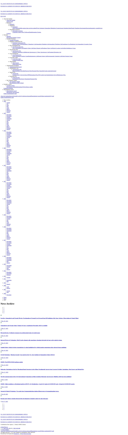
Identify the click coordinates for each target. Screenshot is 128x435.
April (8, 108)
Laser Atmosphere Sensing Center (20, 56)
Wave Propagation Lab (17, 48)
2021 (5, 181)
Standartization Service (51, 75)
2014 (5, 270)
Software (27, 32)
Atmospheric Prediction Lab (55, 44)
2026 (5, 101)
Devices (100, 28)
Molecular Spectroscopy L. (31, 52)
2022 (5, 165)
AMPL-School (20, 83)
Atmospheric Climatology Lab (29, 44)
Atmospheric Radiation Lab (42, 44)
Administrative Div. (17, 69)
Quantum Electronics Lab (55, 52)
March (8, 109)
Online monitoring (8, 93)
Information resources (17, 31)
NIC (39, 75)
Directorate (9, 37)
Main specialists (21, 71)
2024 (5, 130)
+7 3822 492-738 (6, 428)
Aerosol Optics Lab (17, 44)
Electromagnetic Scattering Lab (54, 56)
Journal (11, 88)
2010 (5, 282)
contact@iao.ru (4, 427)
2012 (5, 276)
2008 (5, 285)
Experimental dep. (16, 79)
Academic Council (16, 37)
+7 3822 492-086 (16, 428)
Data (30, 32)
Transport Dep (33, 79)
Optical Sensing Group (67, 56)
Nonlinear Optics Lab (47, 48)
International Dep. (34, 75)
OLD (4, 16)
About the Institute (11, 20)
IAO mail (14, 93)
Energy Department (25, 79)
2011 (5, 278)
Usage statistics (5, 429)
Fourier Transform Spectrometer (78, 28)
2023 (5, 148)
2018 (5, 226)
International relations (12, 87)
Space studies (29, 87)
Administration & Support (15, 67)
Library (26, 75)
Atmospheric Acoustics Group (85, 44)
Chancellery (42, 71)
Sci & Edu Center (16, 59)
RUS (2, 16)
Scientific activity (11, 85)
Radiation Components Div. (18, 43)
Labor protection (48, 71)
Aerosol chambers (64, 28)
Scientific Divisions (14, 40)
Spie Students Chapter (14, 81)
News (10, 83)
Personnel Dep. (35, 71)
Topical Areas (10, 21)
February (9, 110)
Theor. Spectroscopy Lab (43, 52)
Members (14, 83)
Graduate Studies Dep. (17, 60)
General (54, 71)
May (8, 106)
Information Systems (36, 32)
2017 (5, 240)
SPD (29, 75)
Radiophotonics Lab (33, 56)
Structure (9, 36)
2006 (5, 293)
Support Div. (15, 73)
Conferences (6, 88)
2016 (5, 256)
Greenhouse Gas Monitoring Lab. (70, 44)
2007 (5, 289)
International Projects (21, 87)
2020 (5, 198)
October (8, 117)
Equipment (15, 27)
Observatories (15, 63)
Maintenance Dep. (61, 75)
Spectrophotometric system (92, 28)
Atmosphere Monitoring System (52, 28)
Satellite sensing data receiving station (27, 28)
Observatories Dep (16, 64)
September (9, 118)
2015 (5, 264)
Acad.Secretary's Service (18, 75)
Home (5, 297)
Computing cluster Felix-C (18, 32)
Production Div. (16, 77)
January (8, 112)
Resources (11, 24)
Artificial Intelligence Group (69, 48)
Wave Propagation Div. (17, 47)
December (9, 114)
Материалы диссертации (13, 92)
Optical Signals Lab (37, 48)
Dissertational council (12, 91)
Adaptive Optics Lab (28, 48)
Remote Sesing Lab (42, 56)
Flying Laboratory (40, 28)
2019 (5, 214)
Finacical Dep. (28, 71)
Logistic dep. (43, 75)
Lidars (69, 28)
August (8, 102)
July (7, 104)
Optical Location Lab (57, 48)
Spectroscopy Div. (16, 51)
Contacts (9, 33)
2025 (5, 113)
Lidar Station (15, 28)
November (9, 116)
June (8, 105)
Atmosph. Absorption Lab (18, 52)
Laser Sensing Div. (16, 55)
